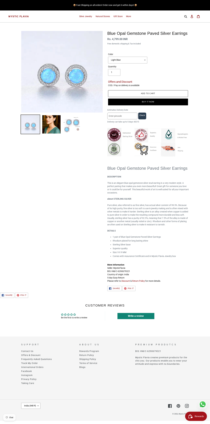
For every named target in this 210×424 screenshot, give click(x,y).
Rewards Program (89, 351)
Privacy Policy (29, 379)
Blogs (82, 367)
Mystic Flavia (18, 16)
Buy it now (148, 102)
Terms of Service (88, 363)
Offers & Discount (31, 355)
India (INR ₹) (30, 405)
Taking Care (27, 383)
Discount (125, 281)
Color (110, 54)
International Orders (32, 367)
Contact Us (27, 351)
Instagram (27, 375)
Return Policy (138, 281)
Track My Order (29, 363)
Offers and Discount (120, 81)
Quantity (112, 66)
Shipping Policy (87, 359)
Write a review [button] (136, 315)
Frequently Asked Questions (36, 359)
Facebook (26, 371)
